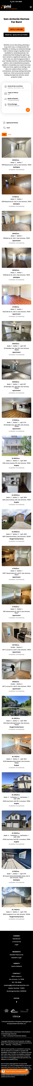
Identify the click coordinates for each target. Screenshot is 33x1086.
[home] (9, 7)
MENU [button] (31, 7)
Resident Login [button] (16, 958)
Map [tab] (9, 134)
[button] (16, 1001)
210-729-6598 (17, 2)
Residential (16, 939)
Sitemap (8, 1045)
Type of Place (13, 92)
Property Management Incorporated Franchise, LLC (19, 1023)
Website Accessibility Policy (9, 1059)
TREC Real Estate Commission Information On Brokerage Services (15, 1033)
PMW (2, 1045)
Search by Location (15, 86)
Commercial (16, 942)
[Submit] (28, 110)
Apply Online (16, 29)
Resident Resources (16, 955)
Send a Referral (16, 966)
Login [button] (16, 945)
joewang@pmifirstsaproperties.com (16, 985)
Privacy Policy (17, 1045)
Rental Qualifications (16, 35)
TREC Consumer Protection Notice (14, 1036)
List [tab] (4, 134)
